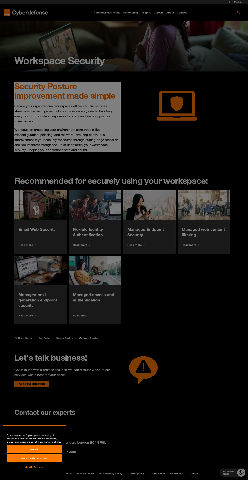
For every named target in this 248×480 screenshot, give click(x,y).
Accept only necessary (34, 458)
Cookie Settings (34, 467)
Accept (34, 449)
